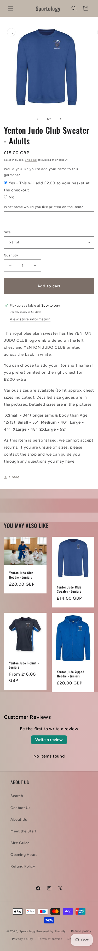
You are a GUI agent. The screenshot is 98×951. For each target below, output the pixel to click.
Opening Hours (24, 854)
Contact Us (20, 808)
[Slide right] (60, 119)
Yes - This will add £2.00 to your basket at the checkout (47, 186)
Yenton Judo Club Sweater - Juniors (69, 589)
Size (7, 232)
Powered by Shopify (51, 931)
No (11, 197)
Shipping (31, 159)
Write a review (49, 739)
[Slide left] (37, 119)
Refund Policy (22, 866)
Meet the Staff (23, 831)
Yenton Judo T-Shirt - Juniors (24, 665)
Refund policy (81, 931)
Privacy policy (22, 939)
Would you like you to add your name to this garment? (41, 172)
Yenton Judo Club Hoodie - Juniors (21, 575)
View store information (30, 319)
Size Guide (20, 843)
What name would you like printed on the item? (43, 207)
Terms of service (50, 939)
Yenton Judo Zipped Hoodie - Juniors (70, 674)
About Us (18, 819)
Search (16, 796)
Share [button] (14, 477)
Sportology (27, 931)
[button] (10, 8)
